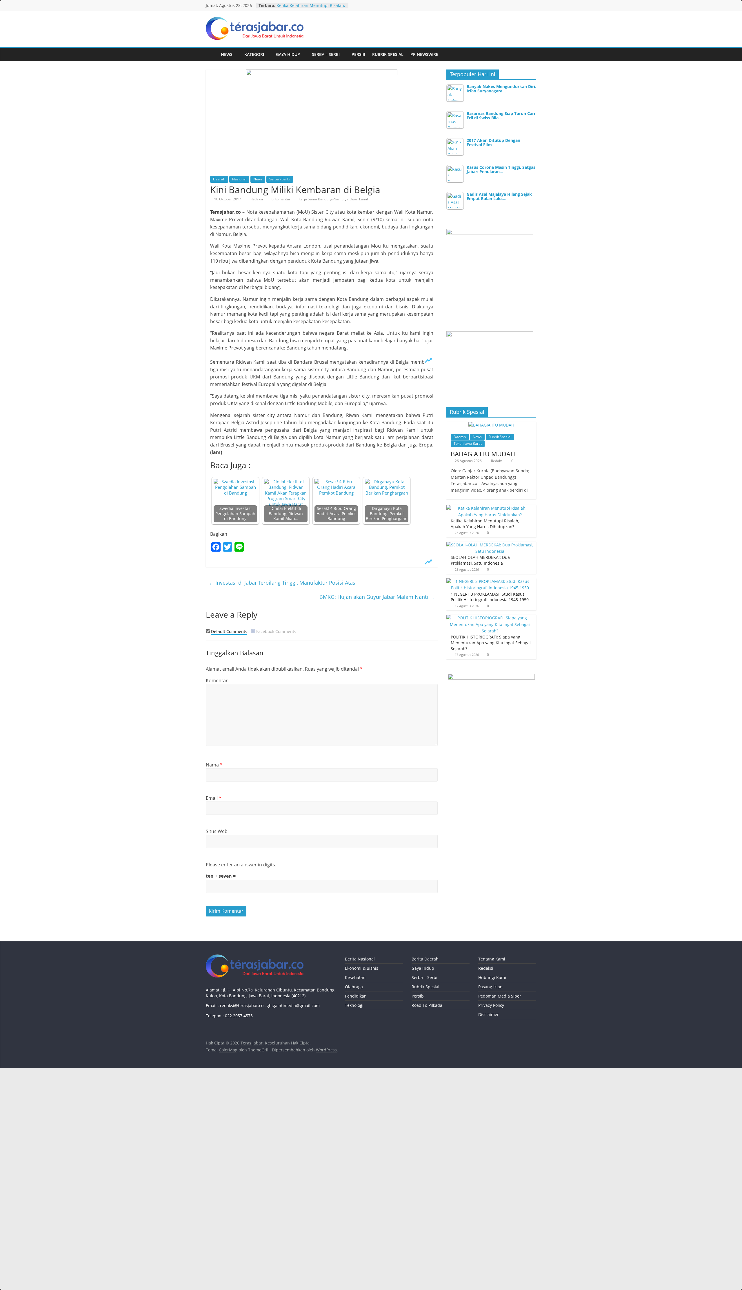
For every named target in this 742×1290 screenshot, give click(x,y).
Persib (358, 54)
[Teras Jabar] (211, 55)
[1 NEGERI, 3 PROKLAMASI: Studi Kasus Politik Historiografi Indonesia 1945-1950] (489, 581)
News (226, 54)
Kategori (254, 54)
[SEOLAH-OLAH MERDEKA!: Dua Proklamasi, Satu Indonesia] (489, 545)
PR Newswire (424, 54)
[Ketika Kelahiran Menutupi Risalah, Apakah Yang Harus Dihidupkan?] (489, 508)
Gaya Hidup (288, 54)
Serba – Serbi (326, 54)
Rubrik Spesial (387, 54)
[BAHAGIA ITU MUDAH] (491, 425)
